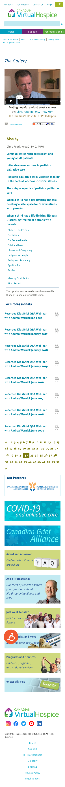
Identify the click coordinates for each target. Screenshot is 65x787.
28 (7, 455)
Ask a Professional (18, 579)
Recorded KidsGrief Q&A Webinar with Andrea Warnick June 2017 (26, 396)
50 (57, 462)
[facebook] (15, 723)
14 (53, 442)
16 (6, 448)
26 (51, 448)
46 (39, 462)
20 (24, 448)
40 (11, 462)
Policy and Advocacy (19, 260)
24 (42, 448)
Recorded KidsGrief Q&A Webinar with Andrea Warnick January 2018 (26, 347)
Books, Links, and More (21, 636)
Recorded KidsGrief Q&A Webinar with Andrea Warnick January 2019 (26, 364)
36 (45, 455)
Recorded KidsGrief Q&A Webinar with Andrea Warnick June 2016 (26, 380)
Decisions (13, 235)
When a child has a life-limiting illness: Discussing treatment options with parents (32, 219)
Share (43, 123)
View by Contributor (18, 278)
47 (43, 462)
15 (58, 442)
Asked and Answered (19, 554)
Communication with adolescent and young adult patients (30, 156)
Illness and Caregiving (20, 250)
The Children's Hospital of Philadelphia (33, 116)
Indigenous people (18, 255)
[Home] (32, 9)
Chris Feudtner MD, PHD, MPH (34, 111)
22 (33, 448)
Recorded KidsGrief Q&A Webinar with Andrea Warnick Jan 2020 (26, 315)
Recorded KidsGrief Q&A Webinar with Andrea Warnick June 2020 (26, 428)
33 (32, 455)
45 (34, 462)
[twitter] (23, 723)
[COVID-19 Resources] (32, 511)
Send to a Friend (16, 124)
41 (16, 462)
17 (11, 448)
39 (6, 462)
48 (48, 462)
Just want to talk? (17, 612)
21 (28, 448)
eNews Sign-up (15, 681)
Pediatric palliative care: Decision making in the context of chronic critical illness (33, 179)
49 (53, 462)
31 (21, 455)
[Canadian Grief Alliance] (32, 536)
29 (11, 455)
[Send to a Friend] (7, 124)
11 (41, 442)
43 (25, 462)
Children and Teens (18, 230)
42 (20, 462)
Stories (12, 270)
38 (55, 455)
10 (36, 442)
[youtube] (31, 723)
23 (38, 448)
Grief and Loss (15, 245)
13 (49, 442)
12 (45, 442)
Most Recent (14, 283)
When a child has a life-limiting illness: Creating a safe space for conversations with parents (32, 204)
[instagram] (8, 723)
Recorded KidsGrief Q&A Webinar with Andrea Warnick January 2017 (26, 331)
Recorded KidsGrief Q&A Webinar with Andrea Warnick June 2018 (26, 412)
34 (36, 455)
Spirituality (14, 265)
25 (47, 448)
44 (30, 462)
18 (15, 448)
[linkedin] (39, 723)
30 (16, 455)
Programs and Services (21, 657)
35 (41, 455)
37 (50, 455)
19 (19, 448)
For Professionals (17, 240)
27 (56, 448)
